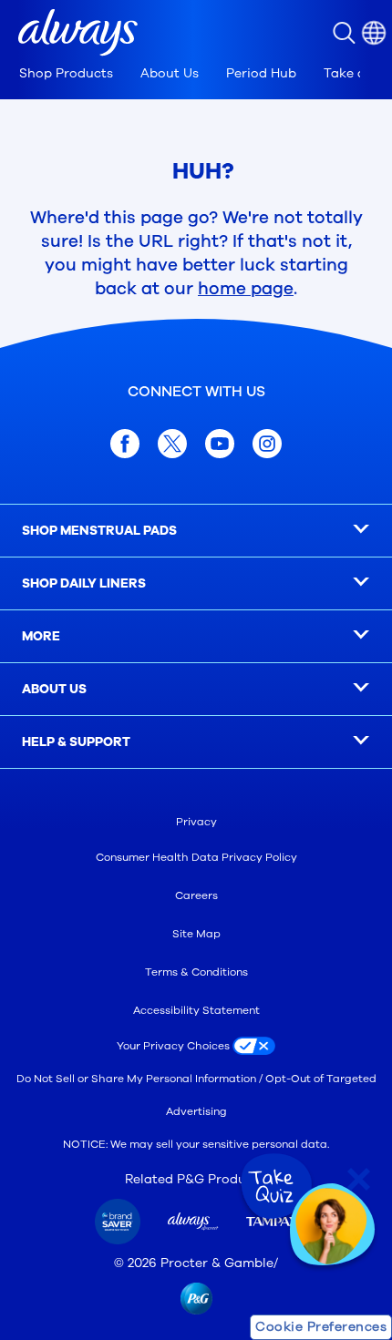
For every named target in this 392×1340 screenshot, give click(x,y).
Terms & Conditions (196, 972)
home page (246, 289)
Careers (196, 895)
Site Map (196, 933)
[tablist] (189, 78)
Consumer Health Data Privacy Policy (196, 857)
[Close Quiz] (358, 1179)
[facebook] (124, 443)
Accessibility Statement (196, 1010)
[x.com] (172, 443)
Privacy (196, 821)
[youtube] (219, 443)
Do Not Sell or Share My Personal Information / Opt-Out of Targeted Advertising (196, 1095)
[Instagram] (267, 443)
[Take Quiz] (274, 1187)
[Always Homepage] (78, 32)
